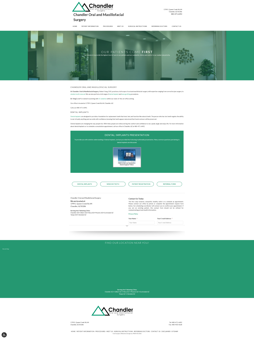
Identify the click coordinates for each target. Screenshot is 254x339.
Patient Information (90, 26)
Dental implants (75, 116)
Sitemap (174, 331)
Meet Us (120, 26)
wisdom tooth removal (77, 94)
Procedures (108, 26)
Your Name (132, 218)
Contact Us (176, 26)
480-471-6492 (176, 14)
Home (75, 26)
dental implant (113, 94)
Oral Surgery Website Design (122, 333)
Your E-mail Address (164, 218)
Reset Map (6, 249)
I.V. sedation (102, 99)
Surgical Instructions (137, 26)
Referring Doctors (159, 26)
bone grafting (126, 94)
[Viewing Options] (4, 335)
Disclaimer (165, 331)
